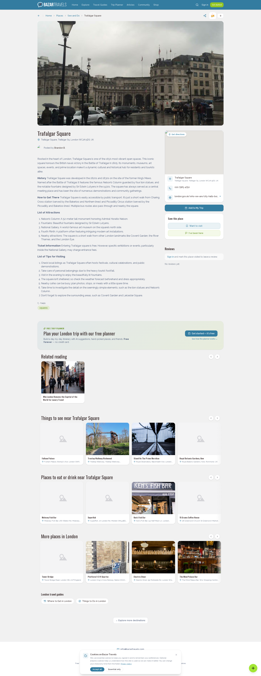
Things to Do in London (94, 601)
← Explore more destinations (130, 620)
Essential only (114, 669)
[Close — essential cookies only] (176, 655)
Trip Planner (117, 5)
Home (75, 5)
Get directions (178, 134)
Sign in (205, 5)
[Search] (197, 5)
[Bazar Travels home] (52, 5)
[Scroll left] (211, 356)
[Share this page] (205, 16)
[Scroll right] (217, 356)
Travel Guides (100, 5)
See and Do (74, 15)
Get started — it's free (203, 333)
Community (144, 5)
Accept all (97, 669)
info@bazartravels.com (132, 649)
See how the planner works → (205, 339)
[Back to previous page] (38, 15)
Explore (85, 5)
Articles (130, 5)
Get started (217, 5)
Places (59, 15)
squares (44, 308)
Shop (156, 5)
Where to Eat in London (59, 601)
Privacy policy (126, 664)
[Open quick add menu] (253, 668)
